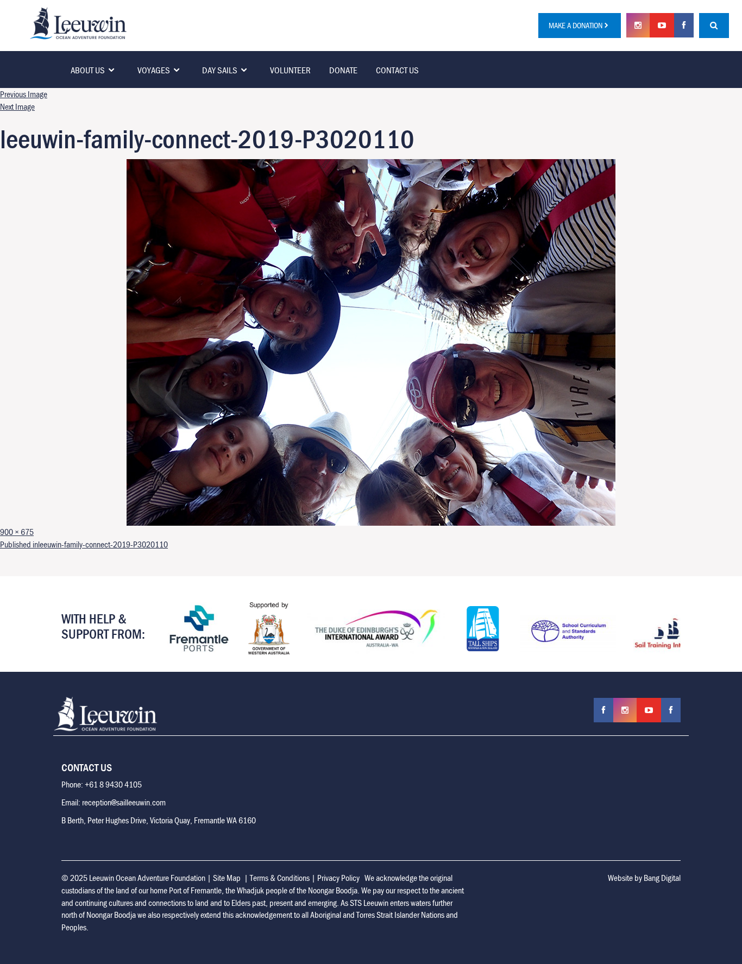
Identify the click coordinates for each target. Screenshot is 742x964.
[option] (188, 628)
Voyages (153, 70)
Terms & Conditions (280, 877)
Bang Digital (662, 877)
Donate (343, 70)
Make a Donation (575, 25)
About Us (88, 70)
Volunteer (290, 70)
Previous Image (23, 94)
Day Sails (219, 70)
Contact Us (397, 70)
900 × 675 (17, 531)
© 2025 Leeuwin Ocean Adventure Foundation (133, 877)
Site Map (227, 877)
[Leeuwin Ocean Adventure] (78, 22)
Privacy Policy (338, 877)
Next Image (17, 106)
